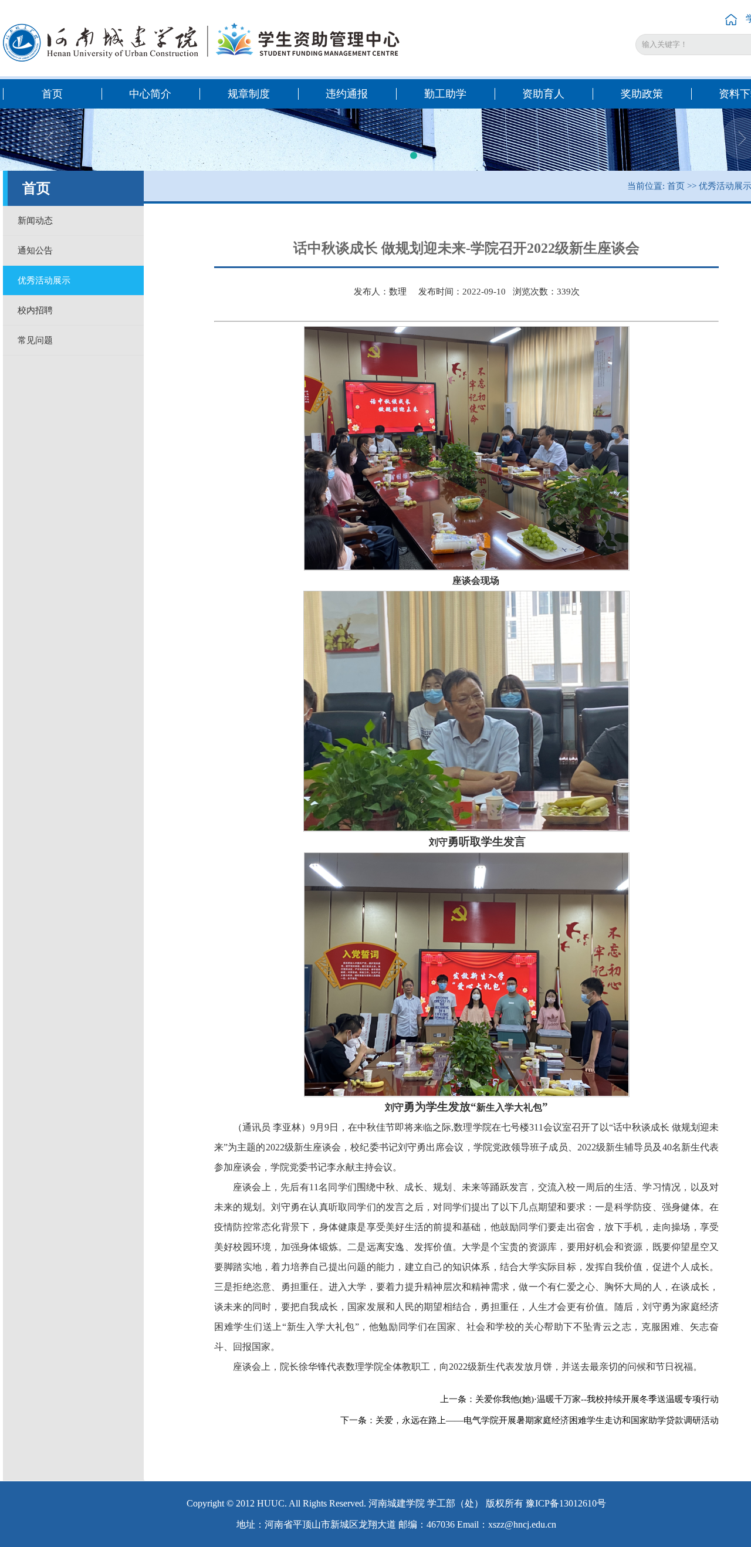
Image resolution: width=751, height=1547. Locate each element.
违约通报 (347, 94)
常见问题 (35, 340)
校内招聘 (35, 310)
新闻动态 (35, 220)
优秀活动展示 (44, 280)
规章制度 (249, 94)
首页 (52, 94)
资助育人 (543, 94)
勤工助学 (445, 94)
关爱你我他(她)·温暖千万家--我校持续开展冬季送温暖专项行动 (597, 1399)
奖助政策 (642, 94)
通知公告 (35, 250)
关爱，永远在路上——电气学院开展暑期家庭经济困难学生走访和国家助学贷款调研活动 (547, 1420)
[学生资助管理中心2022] (204, 42)
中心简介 (150, 94)
